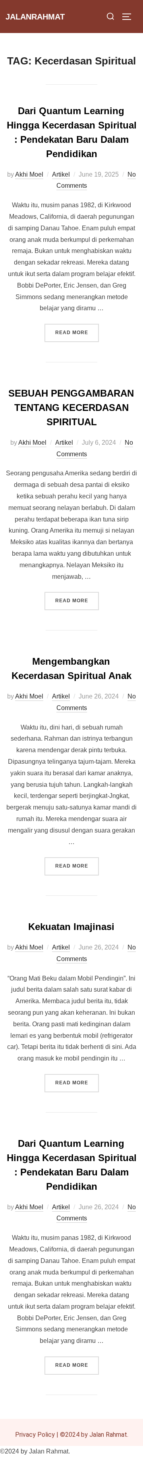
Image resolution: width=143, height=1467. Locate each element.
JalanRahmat (35, 16)
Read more (77, 329)
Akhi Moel (29, 174)
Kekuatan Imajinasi (71, 926)
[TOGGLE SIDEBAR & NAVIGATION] (129, 16)
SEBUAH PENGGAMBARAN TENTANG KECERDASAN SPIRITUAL (71, 407)
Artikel (61, 174)
